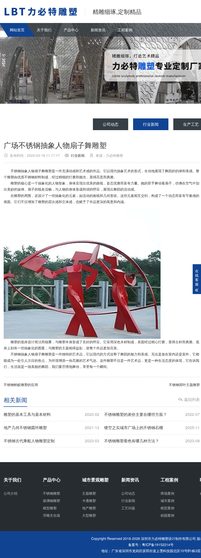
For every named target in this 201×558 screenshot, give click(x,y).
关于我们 (44, 29)
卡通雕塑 (89, 500)
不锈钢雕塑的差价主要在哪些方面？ (152, 414)
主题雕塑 (89, 493)
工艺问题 (128, 507)
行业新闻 (151, 124)
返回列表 (192, 399)
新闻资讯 (98, 29)
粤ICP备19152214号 (158, 544)
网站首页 (17, 29)
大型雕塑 (89, 515)
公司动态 (110, 124)
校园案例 (167, 515)
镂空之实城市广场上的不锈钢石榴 (152, 427)
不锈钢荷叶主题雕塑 (184, 384)
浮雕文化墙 (51, 515)
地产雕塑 (89, 507)
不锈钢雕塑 (51, 493)
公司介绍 (10, 493)
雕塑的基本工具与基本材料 (51, 414)
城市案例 (167, 500)
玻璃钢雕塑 (51, 500)
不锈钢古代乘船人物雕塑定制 (51, 441)
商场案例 (167, 493)
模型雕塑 (50, 507)
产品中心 (71, 29)
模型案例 (167, 507)
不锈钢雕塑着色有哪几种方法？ (152, 441)
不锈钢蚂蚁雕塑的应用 (21, 384)
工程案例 (125, 29)
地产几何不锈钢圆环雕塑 (51, 427)
